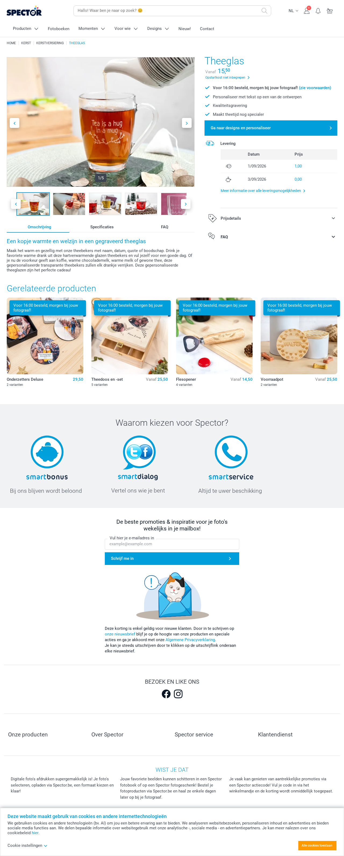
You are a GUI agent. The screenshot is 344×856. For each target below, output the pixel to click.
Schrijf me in (122, 558)
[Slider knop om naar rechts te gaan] (187, 123)
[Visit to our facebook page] (166, 694)
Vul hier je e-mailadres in (132, 538)
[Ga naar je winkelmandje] (330, 10)
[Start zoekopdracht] (264, 11)
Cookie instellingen (25, 845)
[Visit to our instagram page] (178, 694)
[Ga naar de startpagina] (32, 11)
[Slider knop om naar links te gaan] (14, 123)
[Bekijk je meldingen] (318, 10)
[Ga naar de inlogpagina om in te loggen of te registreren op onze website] (307, 10)
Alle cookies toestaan (317, 845)
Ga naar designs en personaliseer (241, 127)
